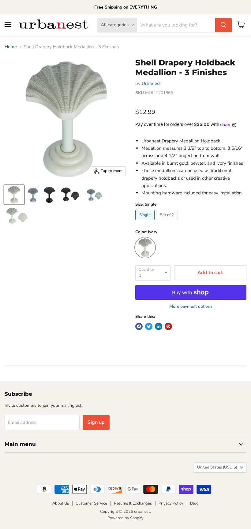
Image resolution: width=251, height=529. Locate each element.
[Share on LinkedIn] (158, 326)
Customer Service (91, 503)
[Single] (145, 222)
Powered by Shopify (125, 518)
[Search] (223, 25)
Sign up (96, 422)
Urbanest (151, 83)
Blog (194, 503)
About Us (60, 503)
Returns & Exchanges (133, 503)
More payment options (190, 306)
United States (217, 467)
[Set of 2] (167, 222)
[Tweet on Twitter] (148, 326)
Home (11, 47)
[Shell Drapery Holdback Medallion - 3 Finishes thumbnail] (14, 194)
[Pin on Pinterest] (168, 326)
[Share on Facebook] (139, 326)
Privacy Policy (171, 503)
